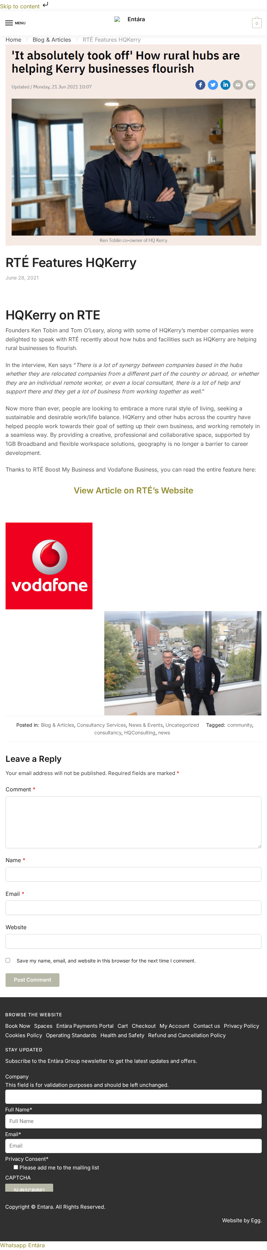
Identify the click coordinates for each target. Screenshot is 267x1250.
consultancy (107, 732)
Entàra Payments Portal (85, 1026)
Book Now (17, 1026)
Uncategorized (182, 725)
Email (15, 893)
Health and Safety (122, 1035)
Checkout (144, 1026)
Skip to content (20, 6)
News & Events (146, 725)
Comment (20, 789)
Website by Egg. (242, 1220)
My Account (174, 1026)
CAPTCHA (18, 1177)
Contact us (206, 1026)
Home (13, 39)
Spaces (43, 1026)
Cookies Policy (23, 1035)
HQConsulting (139, 732)
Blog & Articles (52, 39)
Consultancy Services (101, 725)
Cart (123, 1026)
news (164, 732)
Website (16, 927)
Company (17, 1076)
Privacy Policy (241, 1026)
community (239, 725)
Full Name (18, 1109)
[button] (22, 1245)
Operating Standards (71, 1035)
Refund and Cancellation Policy (187, 1035)
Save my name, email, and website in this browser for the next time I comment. (106, 961)
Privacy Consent (27, 1159)
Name (15, 860)
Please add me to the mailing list (59, 1167)
